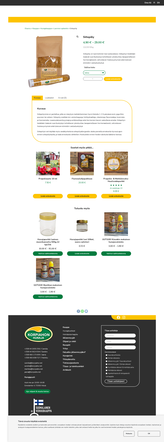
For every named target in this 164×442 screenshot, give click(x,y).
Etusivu (28, 28)
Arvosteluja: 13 (116, 188)
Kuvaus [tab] (37, 97)
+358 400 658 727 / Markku (36, 357)
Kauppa (35, 28)
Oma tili (147, 2)
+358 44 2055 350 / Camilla (36, 348)
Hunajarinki (68, 355)
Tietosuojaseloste (71, 363)
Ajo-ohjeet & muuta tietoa (37, 391)
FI (154, 2)
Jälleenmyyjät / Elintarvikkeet (119, 364)
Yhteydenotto (69, 359)
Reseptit (66, 345)
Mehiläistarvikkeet (115, 370)
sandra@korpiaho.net (33, 366)
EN (158, 2)
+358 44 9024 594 (32, 351)
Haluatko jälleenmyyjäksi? (74, 352)
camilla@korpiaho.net (33, 363)
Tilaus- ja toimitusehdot (73, 366)
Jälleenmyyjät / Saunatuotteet (119, 361)
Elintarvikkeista (114, 358)
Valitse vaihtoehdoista (47, 253)
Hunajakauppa (46, 28)
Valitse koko (89, 67)
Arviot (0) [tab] (62, 97)
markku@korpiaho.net (33, 369)
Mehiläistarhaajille (70, 334)
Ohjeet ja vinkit (69, 341)
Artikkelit (67, 370)
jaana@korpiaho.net (32, 372)
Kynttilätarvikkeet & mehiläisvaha (121, 367)
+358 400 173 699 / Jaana (35, 354)
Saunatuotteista (114, 355)
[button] (78, 37)
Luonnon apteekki (61, 28)
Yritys (65, 348)
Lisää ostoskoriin (113, 79)
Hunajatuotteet (69, 331)
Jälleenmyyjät (69, 338)
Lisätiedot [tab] (49, 97)
